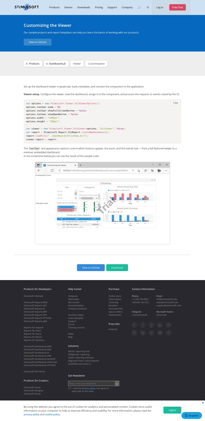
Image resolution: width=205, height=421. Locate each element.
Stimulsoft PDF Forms (34, 371)
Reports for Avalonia (34, 340)
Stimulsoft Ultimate (33, 296)
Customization (96, 63)
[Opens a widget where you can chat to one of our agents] (191, 416)
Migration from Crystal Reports (83, 360)
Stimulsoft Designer (34, 390)
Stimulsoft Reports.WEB (35, 302)
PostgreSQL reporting (79, 354)
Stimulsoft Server (32, 393)
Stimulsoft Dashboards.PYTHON (40, 365)
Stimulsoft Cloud (32, 387)
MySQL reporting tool (78, 351)
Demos (68, 7)
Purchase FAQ (116, 308)
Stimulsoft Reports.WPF (35, 311)
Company (127, 7)
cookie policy (52, 414)
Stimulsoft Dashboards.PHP (37, 355)
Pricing (99, 7)
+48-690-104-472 (140, 302)
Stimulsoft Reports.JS (34, 308)
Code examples (75, 318)
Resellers (113, 305)
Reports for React (32, 330)
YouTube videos (76, 314)
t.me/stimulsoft (139, 314)
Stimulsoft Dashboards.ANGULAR (40, 362)
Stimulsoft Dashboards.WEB (38, 346)
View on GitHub (37, 42)
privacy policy (31, 414)
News (71, 333)
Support (112, 7)
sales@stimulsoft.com (167, 302)
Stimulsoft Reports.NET (35, 305)
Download (117, 267)
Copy (175, 102)
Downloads (83, 7)
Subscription (115, 299)
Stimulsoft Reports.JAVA (35, 321)
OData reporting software (81, 357)
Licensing (113, 302)
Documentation (76, 305)
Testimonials (115, 314)
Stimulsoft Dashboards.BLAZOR (39, 358)
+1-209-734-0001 (140, 299)
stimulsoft (161, 314)
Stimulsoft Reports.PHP (35, 314)
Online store (115, 296)
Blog (70, 336)
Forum (71, 324)
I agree (172, 410)
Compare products (77, 308)
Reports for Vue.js (33, 333)
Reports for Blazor (33, 336)
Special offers (115, 311)
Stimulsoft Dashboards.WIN (37, 349)
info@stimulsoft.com (166, 299)
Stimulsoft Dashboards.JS (36, 352)
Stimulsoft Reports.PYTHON (37, 318)
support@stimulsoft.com (168, 305)
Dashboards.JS (57, 63)
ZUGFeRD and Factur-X (79, 363)
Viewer (77, 63)
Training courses (76, 327)
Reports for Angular (34, 327)
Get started (73, 302)
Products (54, 7)
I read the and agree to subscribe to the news (90, 390)
